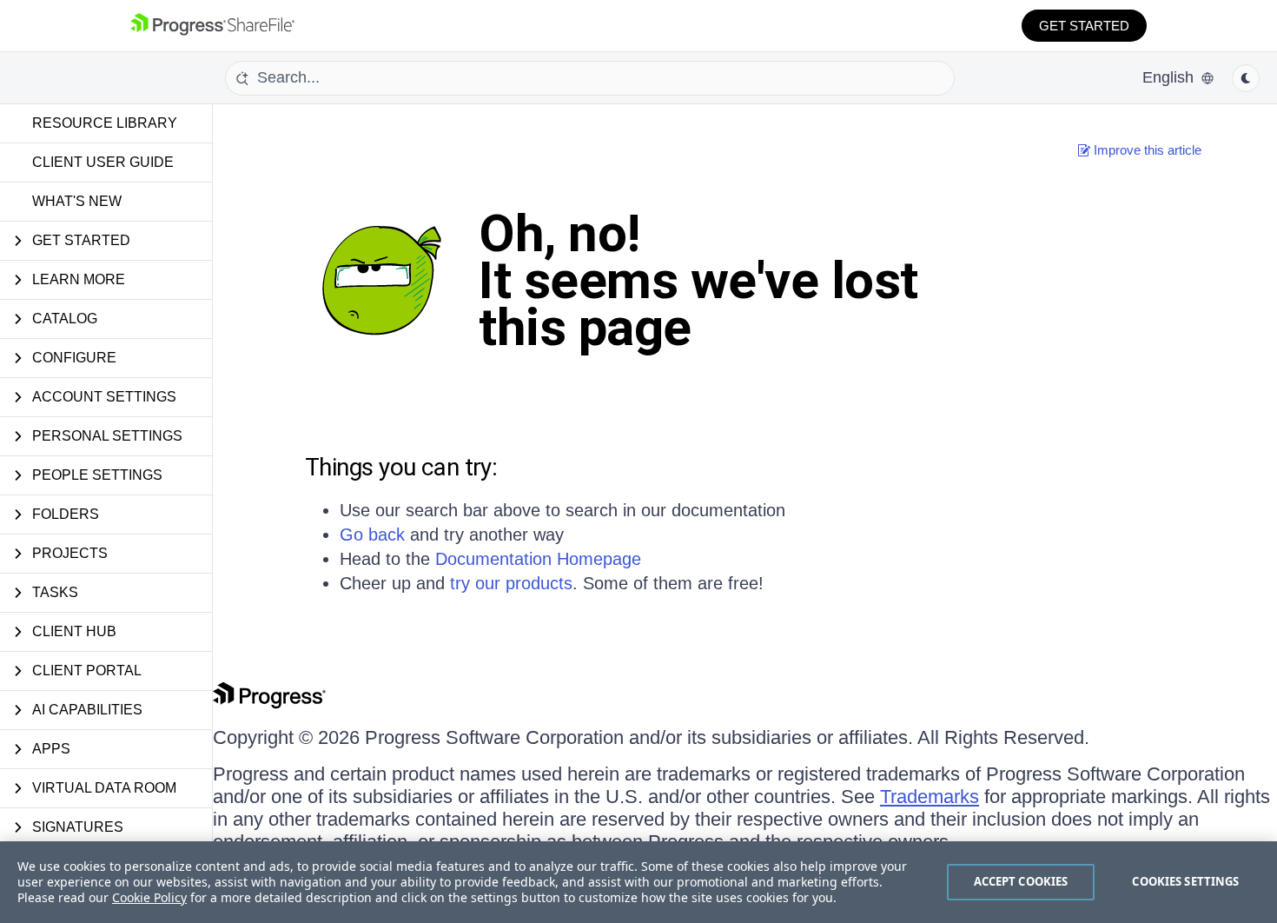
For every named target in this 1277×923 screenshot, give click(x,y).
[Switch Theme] (1246, 78)
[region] (638, 882)
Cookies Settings (1185, 881)
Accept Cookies (1021, 881)
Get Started (1084, 25)
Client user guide (103, 162)
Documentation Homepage (538, 558)
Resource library (104, 123)
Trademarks (929, 796)
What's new (77, 201)
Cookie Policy (149, 897)
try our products (511, 583)
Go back (372, 534)
